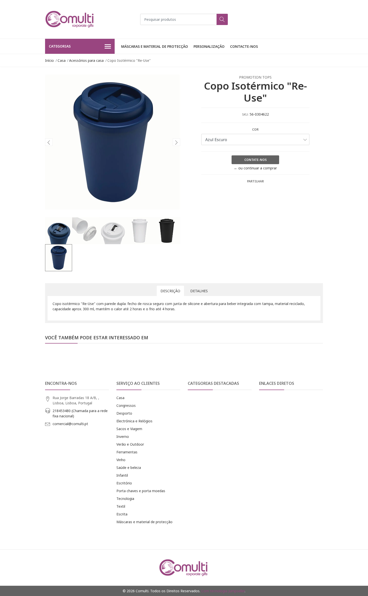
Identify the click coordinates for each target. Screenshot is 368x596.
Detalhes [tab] (199, 290)
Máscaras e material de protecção (154, 46)
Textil (120, 506)
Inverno (122, 436)
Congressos (126, 405)
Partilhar (255, 181)
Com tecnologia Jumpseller (223, 590)
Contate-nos (255, 160)
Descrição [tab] (170, 290)
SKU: (245, 114)
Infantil (122, 475)
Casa (62, 60)
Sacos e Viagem (129, 428)
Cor (255, 129)
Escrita (121, 514)
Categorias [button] (60, 46)
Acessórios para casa (86, 60)
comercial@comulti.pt (70, 423)
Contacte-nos (244, 46)
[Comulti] (70, 19)
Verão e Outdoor (130, 444)
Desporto (124, 413)
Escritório (124, 483)
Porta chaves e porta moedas (140, 490)
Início (49, 60)
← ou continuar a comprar (255, 168)
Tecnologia (125, 498)
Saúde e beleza (128, 467)
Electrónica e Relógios (134, 421)
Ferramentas (126, 452)
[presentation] (49, 142)
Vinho (120, 459)
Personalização (209, 46)
